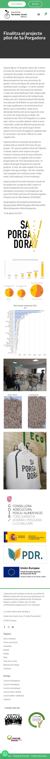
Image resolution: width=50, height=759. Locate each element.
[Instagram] (9, 627)
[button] (39, 14)
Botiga (6, 675)
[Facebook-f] (4, 627)
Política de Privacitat (21, 756)
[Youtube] (13, 627)
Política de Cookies (39, 756)
